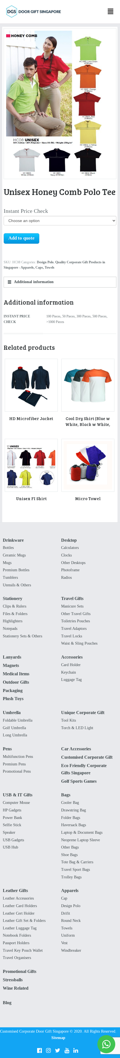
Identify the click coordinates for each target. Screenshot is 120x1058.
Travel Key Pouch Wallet (23, 950)
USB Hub (10, 847)
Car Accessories (76, 748)
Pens (7, 748)
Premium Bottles (16, 570)
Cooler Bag (70, 803)
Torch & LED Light (77, 728)
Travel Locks (71, 636)
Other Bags (70, 847)
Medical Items (16, 673)
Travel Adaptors (74, 628)
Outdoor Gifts (16, 682)
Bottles (8, 548)
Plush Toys (13, 698)
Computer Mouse (16, 803)
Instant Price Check (26, 211)
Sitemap (58, 1038)
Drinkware (13, 540)
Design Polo (45, 262)
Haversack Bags (73, 825)
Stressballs (13, 979)
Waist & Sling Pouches (79, 643)
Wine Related (15, 988)
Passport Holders (16, 943)
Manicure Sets (72, 606)
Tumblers (10, 577)
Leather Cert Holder (19, 913)
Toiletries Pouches (75, 621)
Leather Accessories (18, 898)
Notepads (10, 628)
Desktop (69, 540)
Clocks (66, 555)
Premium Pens (14, 764)
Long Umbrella (15, 735)
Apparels (69, 890)
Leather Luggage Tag (20, 928)
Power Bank (12, 818)
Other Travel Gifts (75, 614)
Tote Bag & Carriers (77, 862)
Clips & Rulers (14, 606)
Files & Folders (15, 614)
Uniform (68, 935)
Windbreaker (71, 950)
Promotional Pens (17, 771)
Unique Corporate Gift (82, 712)
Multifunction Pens (18, 757)
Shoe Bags (69, 855)
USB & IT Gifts (17, 794)
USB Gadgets (13, 840)
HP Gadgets (12, 810)
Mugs (7, 563)
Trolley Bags (71, 877)
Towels (66, 928)
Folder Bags (70, 818)
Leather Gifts (15, 890)
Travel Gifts (72, 598)
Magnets (11, 665)
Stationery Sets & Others (22, 636)
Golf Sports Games (79, 781)
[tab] (60, 282)
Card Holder (71, 665)
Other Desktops (73, 563)
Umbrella (12, 712)
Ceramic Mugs (14, 555)
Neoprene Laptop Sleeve (80, 840)
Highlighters (12, 621)
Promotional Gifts (19, 971)
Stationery (12, 598)
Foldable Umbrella (17, 720)
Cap (64, 898)
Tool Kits (68, 720)
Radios (66, 577)
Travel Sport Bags (75, 869)
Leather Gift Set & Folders (24, 921)
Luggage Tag (71, 680)
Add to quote (21, 238)
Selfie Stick (12, 825)
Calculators (70, 548)
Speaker (9, 832)
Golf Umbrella (14, 728)
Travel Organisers (17, 958)
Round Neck (71, 921)
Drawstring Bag (73, 810)
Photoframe (70, 570)
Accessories (72, 657)
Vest (64, 943)
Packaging (13, 690)
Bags (65, 794)
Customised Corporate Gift (86, 757)
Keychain (68, 672)
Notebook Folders (17, 935)
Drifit (65, 913)
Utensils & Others (17, 585)
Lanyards (12, 657)
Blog (7, 1002)
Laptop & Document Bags (81, 832)
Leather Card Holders (20, 906)
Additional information (33, 282)
